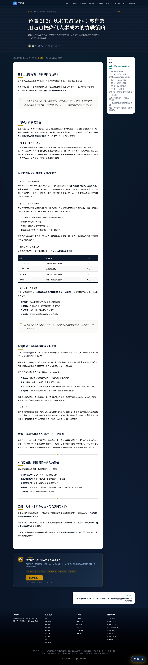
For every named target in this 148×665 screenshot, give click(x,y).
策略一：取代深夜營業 (118, 80)
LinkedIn (79, 618)
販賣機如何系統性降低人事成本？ (120, 77)
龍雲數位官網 (111, 636)
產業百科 (109, 3)
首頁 (67, 3)
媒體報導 (100, 3)
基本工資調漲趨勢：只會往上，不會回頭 (120, 99)
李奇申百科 (111, 618)
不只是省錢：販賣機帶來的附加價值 (120, 104)
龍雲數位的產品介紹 (72, 532)
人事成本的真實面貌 (116, 71)
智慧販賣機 (111, 630)
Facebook (79, 621)
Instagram (79, 624)
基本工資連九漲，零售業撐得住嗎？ (119, 67)
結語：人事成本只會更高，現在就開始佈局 (120, 109)
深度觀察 (118, 3)
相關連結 (110, 633)
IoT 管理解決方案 (42, 324)
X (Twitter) (79, 630)
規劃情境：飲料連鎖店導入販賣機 (120, 92)
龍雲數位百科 (111, 621)
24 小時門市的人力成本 (118, 74)
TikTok (78, 633)
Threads (79, 627)
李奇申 (30, 12)
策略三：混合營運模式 (118, 86)
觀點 (35, 12)
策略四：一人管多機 (117, 89)
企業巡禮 (83, 3)
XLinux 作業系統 (112, 627)
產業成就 (92, 3)
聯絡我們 (132, 3)
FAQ (124, 3)
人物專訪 (74, 3)
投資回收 (114, 95)
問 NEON (41, 58)
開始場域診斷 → (34, 578)
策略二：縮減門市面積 (118, 83)
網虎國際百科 (111, 624)
